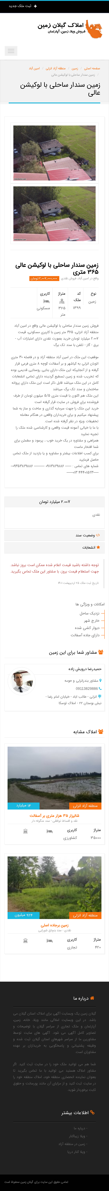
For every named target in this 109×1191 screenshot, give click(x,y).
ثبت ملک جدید (21, 6)
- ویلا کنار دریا (77, 1152)
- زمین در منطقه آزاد (72, 1144)
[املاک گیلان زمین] (70, 29)
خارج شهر (91, 621)
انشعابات (89, 548)
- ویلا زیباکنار (78, 1136)
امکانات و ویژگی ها (90, 604)
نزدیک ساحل (89, 613)
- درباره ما (80, 1128)
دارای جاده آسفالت (85, 635)
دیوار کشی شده (87, 628)
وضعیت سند (86, 535)
